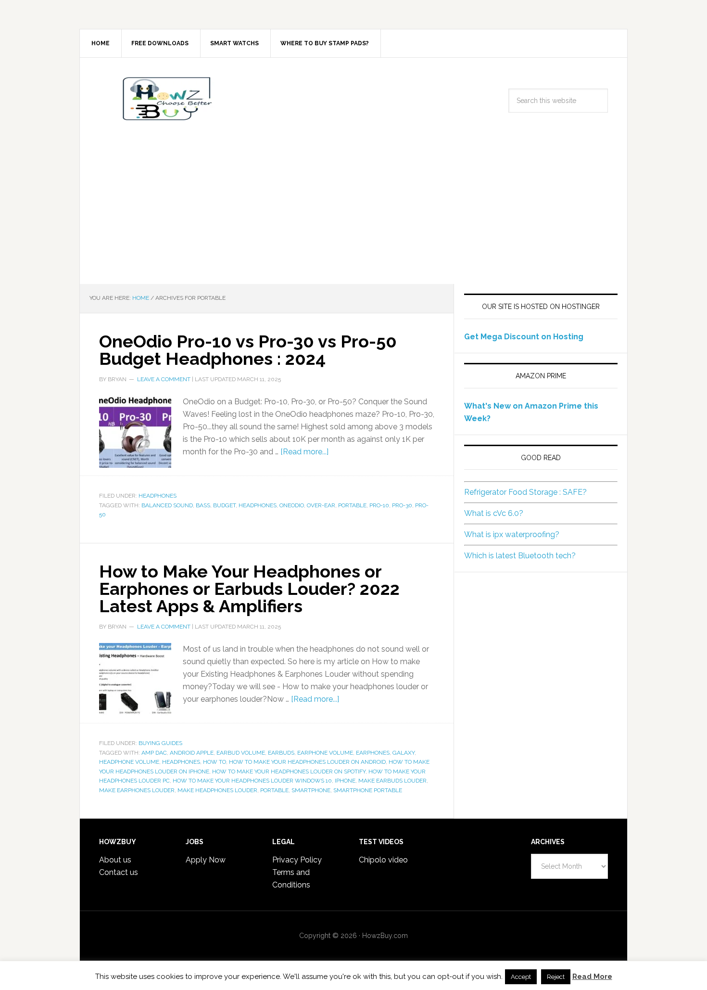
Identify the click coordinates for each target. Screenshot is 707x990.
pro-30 (402, 505)
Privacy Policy (297, 859)
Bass (203, 505)
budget (224, 505)
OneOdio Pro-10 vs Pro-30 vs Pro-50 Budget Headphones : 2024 (248, 350)
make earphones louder (137, 790)
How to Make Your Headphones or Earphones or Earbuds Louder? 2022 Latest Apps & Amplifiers (249, 588)
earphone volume (325, 752)
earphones (373, 752)
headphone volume (129, 762)
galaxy (403, 752)
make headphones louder (217, 790)
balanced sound (167, 505)
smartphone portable (367, 790)
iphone (345, 780)
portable (352, 505)
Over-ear (321, 505)
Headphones (158, 495)
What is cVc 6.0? (493, 513)
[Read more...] (304, 451)
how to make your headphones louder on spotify (289, 771)
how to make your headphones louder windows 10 (252, 780)
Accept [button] (521, 976)
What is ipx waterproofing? (511, 534)
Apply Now (206, 859)
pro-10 (379, 505)
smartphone (310, 790)
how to (214, 762)
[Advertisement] (353, 211)
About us (115, 859)
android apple (192, 752)
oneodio (291, 505)
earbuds (281, 752)
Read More (592, 976)
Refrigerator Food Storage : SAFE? (525, 492)
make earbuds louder (392, 780)
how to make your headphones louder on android (307, 762)
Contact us (118, 872)
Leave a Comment (163, 379)
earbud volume (240, 752)
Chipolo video (383, 859)
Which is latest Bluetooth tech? (520, 555)
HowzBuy (161, 98)
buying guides (160, 743)
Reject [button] (556, 976)
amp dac (154, 752)
